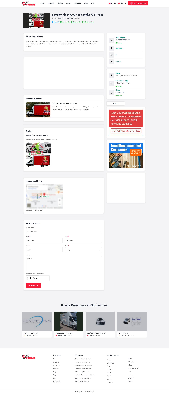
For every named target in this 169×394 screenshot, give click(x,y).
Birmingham (110, 363)
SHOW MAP (44, 196)
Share (116, 103)
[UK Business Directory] (126, 155)
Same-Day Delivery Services (83, 359)
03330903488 (120, 92)
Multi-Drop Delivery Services (83, 378)
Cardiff (109, 376)
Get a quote (51, 3)
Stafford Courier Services (96, 333)
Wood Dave (123, 333)
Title (27, 246)
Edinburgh (131, 362)
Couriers (68, 3)
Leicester (130, 375)
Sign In (113, 3)
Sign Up (123, 3)
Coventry (109, 379)
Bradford (109, 369)
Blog (92, 3)
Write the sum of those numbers (35, 274)
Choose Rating (30, 227)
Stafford (91, 336)
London (130, 381)
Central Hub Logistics (31, 333)
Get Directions (121, 81)
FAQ (54, 378)
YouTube (119, 62)
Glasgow (130, 365)
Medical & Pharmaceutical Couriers (85, 375)
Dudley (130, 359)
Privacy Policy (57, 381)
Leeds (129, 372)
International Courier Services (83, 365)
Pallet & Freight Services (82, 372)
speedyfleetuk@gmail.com (123, 40)
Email (66, 236)
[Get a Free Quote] (126, 122)
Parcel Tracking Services (82, 381)
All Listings (56, 362)
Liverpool (130, 378)
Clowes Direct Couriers (64, 333)
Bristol (109, 373)
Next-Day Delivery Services (82, 362)
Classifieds (78, 3)
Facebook (119, 48)
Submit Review (33, 285)
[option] (38, 154)
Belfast (109, 360)
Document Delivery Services (83, 368)
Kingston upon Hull (133, 368)
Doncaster (110, 382)
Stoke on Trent (62, 18)
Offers (86, 3)
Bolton (109, 366)
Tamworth (28, 336)
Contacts (60, 3)
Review (28, 255)
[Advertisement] (64, 73)
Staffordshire (70, 18)
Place (66, 246)
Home (42, 3)
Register (55, 375)
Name (27, 236)
